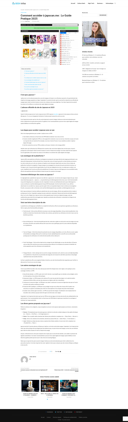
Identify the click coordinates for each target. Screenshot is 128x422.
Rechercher (85, 12)
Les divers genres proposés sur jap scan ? (34, 89)
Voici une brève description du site (33, 84)
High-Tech (91, 3)
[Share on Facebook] (55, 351)
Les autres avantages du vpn (31, 86)
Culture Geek (81, 3)
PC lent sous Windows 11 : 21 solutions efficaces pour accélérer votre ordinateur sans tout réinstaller (94, 57)
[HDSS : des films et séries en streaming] (50, 386)
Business (100, 3)
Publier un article (83, 417)
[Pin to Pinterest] (58, 351)
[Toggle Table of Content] (44, 69)
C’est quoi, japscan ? (29, 71)
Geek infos (27, 21)
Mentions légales (57, 417)
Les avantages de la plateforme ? (32, 80)
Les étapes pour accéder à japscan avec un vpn (35, 77)
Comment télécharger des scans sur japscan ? (35, 82)
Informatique (109, 3)
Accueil (73, 3)
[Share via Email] (60, 351)
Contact (49, 417)
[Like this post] (52, 351)
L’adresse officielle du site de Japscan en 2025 (35, 73)
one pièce (56, 114)
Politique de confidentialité (70, 417)
